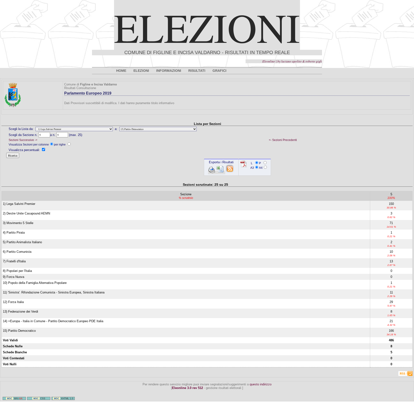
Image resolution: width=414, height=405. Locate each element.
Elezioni (207, 27)
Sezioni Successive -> (23, 140)
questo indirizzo (260, 384)
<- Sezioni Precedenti (283, 140)
